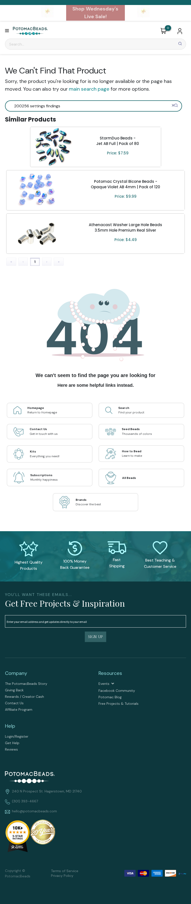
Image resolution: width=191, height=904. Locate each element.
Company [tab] (16, 673)
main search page (89, 89)
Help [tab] (10, 725)
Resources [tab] (110, 673)
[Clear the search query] (173, 105)
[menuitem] (49, 684)
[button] (7, 31)
